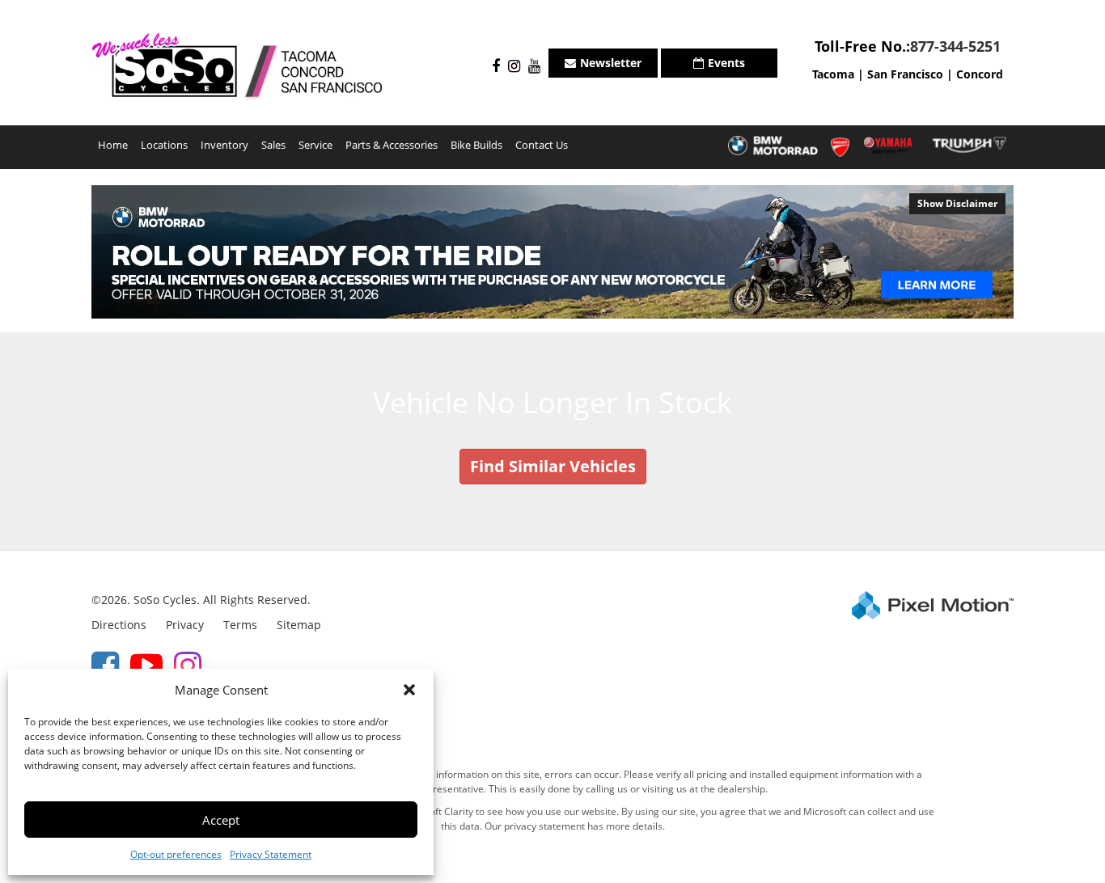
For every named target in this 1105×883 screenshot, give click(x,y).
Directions (118, 624)
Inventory (224, 145)
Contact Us (541, 145)
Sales (273, 145)
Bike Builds (476, 145)
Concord (979, 74)
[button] (409, 690)
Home (113, 145)
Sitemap (299, 624)
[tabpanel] (552, 252)
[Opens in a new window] (492, 66)
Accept (220, 820)
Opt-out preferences (176, 854)
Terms (240, 624)
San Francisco (905, 74)
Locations (164, 145)
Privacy (185, 624)
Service (315, 145)
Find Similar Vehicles (553, 466)
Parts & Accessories (391, 145)
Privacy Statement (270, 854)
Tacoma (833, 74)
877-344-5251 (955, 46)
